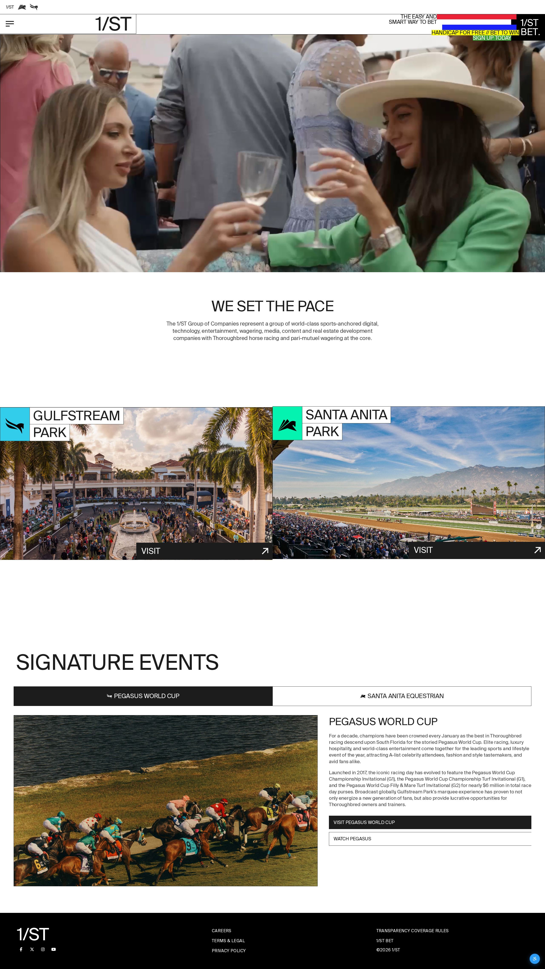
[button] (272, 187)
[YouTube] (54, 949)
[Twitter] (32, 949)
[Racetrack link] (10, 7)
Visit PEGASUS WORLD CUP (364, 822)
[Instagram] (43, 949)
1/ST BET (385, 941)
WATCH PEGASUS (352, 838)
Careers (221, 931)
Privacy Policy (229, 951)
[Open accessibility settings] (535, 959)
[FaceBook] (21, 949)
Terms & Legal (228, 941)
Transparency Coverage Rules (412, 931)
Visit (150, 551)
